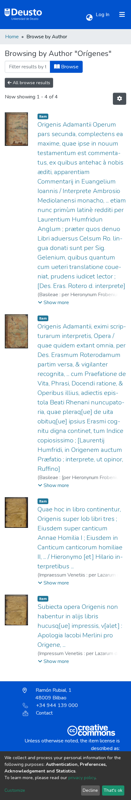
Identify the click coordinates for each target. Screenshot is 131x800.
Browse (69, 66)
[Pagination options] (119, 99)
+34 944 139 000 (57, 705)
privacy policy (81, 778)
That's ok (113, 790)
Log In (103, 14)
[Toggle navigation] (122, 14)
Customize (14, 790)
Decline (90, 790)
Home (12, 36)
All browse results (30, 83)
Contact (44, 712)
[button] (89, 18)
